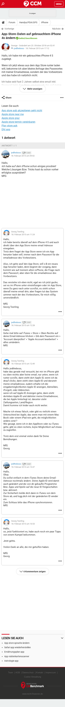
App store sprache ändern (17, 643)
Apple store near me (13, 114)
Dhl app (6, 129)
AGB (17, 672)
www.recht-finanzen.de (32, 694)
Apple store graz (11, 118)
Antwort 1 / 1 (9, 145)
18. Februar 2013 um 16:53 (23, 524)
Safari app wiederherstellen (17, 647)
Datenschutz (28, 672)
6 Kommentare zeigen (35, 571)
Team (10, 672)
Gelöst (22, 38)
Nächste (56, 28)
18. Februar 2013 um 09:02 (23, 156)
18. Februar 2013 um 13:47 (23, 467)
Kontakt (39, 672)
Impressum (51, 672)
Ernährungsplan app (14, 652)
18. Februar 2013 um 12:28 (23, 325)
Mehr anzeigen (34, 89)
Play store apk (9, 125)
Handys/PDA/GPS (28, 22)
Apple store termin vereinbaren (18, 121)
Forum (12, 22)
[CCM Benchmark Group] (32, 685)
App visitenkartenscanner (16, 656)
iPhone (44, 22)
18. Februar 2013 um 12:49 (23, 363)
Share (9, 97)
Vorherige (9, 28)
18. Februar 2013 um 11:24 (23, 234)
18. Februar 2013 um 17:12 (37, 48)
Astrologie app (11, 661)
